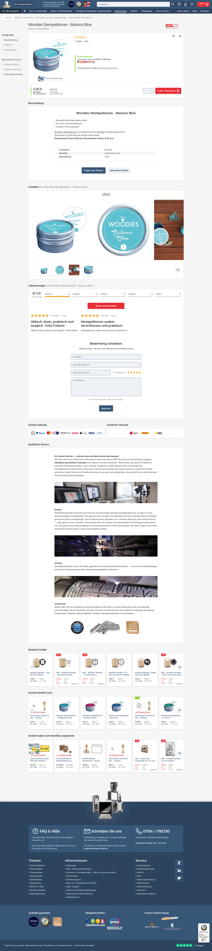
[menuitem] (53, 2)
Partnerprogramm (73, 879)
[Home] (24, 11)
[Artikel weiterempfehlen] (180, 36)
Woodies (79, 41)
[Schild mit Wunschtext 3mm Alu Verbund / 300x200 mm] (39, 749)
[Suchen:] (133, 4)
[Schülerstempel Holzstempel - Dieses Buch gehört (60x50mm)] (91, 749)
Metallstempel (36, 879)
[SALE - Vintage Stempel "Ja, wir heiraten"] (170, 749)
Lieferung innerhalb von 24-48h (53, 2)
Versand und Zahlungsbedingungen (81, 890)
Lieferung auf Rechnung (51, 6)
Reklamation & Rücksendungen (79, 894)
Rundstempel (35, 883)
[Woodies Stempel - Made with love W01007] (144, 663)
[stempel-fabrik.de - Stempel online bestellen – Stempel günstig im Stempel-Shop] (7, 4)
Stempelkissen (70, 132)
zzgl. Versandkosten (39, 93)
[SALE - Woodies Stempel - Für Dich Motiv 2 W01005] (91, 663)
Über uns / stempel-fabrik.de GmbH (81, 883)
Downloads (71, 865)
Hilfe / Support (72, 886)
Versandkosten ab (97, 68)
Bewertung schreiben (106, 305)
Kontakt (140, 872)
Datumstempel (36, 876)
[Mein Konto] (185, 4)
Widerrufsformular (144, 886)
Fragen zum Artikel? (93, 170)
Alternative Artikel (119, 170)
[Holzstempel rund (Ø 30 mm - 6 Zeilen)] (144, 706)
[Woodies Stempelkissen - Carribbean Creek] (65, 706)
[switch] (203, 939)
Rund (86, 41)
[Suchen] (173, 4)
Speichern (106, 408)
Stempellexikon (73, 897)
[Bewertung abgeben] (80, 37)
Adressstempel (36, 869)
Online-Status (72, 876)
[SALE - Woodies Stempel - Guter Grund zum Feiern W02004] (170, 663)
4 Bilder (106, 194)
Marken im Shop (37, 886)
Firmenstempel (36, 872)
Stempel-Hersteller (38, 890)
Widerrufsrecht (143, 883)
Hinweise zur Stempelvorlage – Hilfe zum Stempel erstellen (91, 872)
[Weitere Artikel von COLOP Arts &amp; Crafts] (172, 26)
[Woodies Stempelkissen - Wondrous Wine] (91, 706)
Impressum (141, 890)
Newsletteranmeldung (146, 894)
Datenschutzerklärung (146, 879)
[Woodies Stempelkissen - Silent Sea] (117, 706)
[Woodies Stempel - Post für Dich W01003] (39, 663)
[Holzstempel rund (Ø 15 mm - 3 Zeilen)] (39, 706)
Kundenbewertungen (145, 869)
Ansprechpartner (144, 865)
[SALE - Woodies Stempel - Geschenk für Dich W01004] (65, 663)
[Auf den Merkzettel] (173, 36)
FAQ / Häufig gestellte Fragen (78, 869)
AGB (139, 876)
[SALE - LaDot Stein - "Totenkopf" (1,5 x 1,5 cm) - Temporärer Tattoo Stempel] (144, 749)
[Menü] (208, 924)
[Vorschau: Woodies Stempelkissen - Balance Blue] (45, 270)
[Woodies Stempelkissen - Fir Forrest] (170, 706)
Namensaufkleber (37, 865)
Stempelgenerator (37, 894)
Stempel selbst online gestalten (54, 4)
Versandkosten (49, 945)
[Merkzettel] (192, 4)
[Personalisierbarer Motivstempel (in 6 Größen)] (65, 749)
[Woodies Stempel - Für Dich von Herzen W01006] (117, 663)
